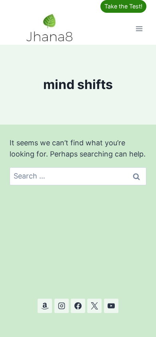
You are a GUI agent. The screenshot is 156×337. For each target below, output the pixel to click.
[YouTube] (111, 306)
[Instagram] (61, 306)
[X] (94, 306)
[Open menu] (139, 28)
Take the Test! (123, 6)
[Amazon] (45, 306)
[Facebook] (78, 306)
